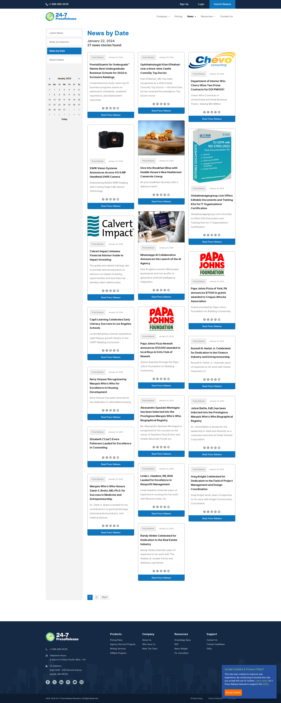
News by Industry (59, 42)
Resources (181, 634)
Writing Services (118, 649)
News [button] (190, 16)
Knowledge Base (182, 640)
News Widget (181, 649)
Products (116, 634)
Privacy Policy (197, 698)
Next (104, 597)
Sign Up (184, 4)
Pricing (178, 16)
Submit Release (222, 4)
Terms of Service (215, 698)
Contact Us (226, 16)
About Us (146, 640)
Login (201, 4)
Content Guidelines (216, 644)
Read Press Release (110, 115)
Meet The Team (149, 649)
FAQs (209, 649)
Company (148, 634)
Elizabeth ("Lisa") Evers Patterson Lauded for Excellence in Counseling (110, 443)
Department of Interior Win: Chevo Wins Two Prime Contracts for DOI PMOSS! (208, 85)
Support (212, 634)
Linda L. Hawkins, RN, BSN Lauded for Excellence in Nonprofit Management (156, 480)
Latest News (56, 33)
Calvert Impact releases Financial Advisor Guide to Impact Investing (106, 255)
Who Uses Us (148, 644)
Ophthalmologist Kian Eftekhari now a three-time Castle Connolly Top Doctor (160, 69)
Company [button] (162, 16)
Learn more (261, 680)
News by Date (57, 51)
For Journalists (181, 653)
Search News (56, 60)
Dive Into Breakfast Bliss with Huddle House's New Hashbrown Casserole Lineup (161, 172)
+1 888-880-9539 (58, 4)
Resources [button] (207, 16)
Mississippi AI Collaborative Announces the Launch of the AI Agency (160, 259)
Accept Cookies (233, 692)
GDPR (266, 683)
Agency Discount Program (122, 644)
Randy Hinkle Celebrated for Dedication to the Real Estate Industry (158, 540)
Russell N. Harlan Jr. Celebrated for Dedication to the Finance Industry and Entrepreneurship (211, 352)
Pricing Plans (116, 640)
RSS (176, 644)
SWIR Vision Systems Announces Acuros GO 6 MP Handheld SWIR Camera (108, 172)
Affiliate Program (118, 653)
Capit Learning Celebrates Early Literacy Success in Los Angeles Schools (110, 324)
